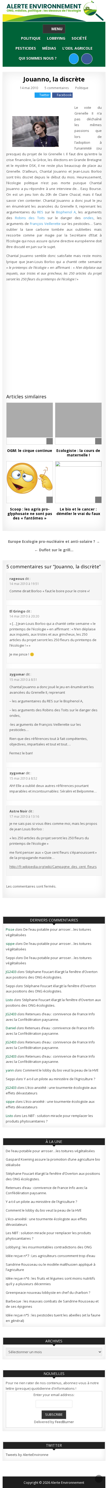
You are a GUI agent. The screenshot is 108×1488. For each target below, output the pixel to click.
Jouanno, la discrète (54, 79)
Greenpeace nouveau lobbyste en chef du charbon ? (48, 1292)
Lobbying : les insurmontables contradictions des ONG (49, 1247)
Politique (31, 38)
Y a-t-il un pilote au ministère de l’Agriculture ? (59, 1079)
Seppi (10, 957)
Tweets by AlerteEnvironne (27, 1454)
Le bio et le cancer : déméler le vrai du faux (78, 511)
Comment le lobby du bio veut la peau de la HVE (61, 1070)
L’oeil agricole (77, 48)
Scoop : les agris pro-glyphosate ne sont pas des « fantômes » (29, 514)
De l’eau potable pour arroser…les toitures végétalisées (50, 1151)
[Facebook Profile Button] (86, 59)
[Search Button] (64, 58)
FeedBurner (64, 1421)
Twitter (44, 95)
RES (41, 212)
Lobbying (56, 38)
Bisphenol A (65, 212)
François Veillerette (45, 223)
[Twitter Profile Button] (73, 59)
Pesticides (25, 48)
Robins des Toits (30, 217)
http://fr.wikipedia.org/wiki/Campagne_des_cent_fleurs (53, 866)
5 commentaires (57, 88)
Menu (56, 28)
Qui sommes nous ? (38, 58)
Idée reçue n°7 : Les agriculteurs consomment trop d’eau (50, 1255)
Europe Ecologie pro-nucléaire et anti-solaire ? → (54, 541)
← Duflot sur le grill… (53, 549)
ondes (88, 217)
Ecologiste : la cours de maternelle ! (78, 452)
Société (79, 38)
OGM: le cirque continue (29, 450)
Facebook (64, 95)
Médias (49, 48)
